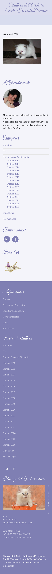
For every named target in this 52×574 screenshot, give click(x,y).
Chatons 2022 (12, 194)
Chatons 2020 (12, 187)
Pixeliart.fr (8, 566)
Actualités (7, 145)
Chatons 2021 (12, 190)
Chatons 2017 (12, 177)
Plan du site (8, 328)
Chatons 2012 (12, 161)
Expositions (8, 213)
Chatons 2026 (12, 207)
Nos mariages (9, 219)
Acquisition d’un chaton (14, 305)
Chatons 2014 (12, 167)
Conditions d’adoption (13, 311)
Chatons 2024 (12, 200)
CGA (5, 151)
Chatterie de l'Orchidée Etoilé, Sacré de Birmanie (26, 8)
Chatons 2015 (12, 170)
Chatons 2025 (12, 203)
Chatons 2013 (12, 164)
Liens (5, 322)
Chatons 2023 (12, 197)
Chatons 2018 (12, 180)
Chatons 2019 (12, 184)
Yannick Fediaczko (12, 562)
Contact (6, 299)
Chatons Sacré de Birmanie (16, 157)
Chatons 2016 (12, 174)
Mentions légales (11, 317)
